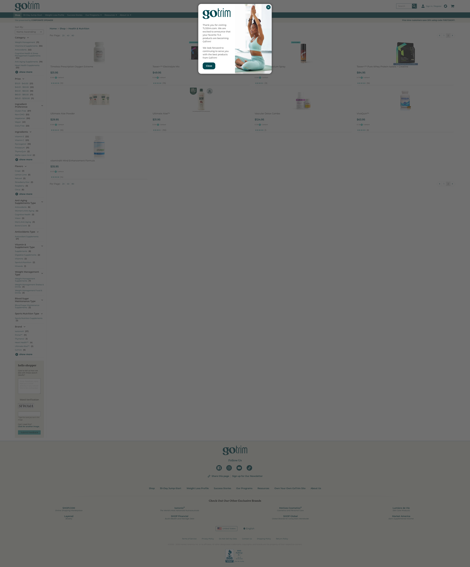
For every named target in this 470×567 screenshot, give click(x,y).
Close (268, 7)
